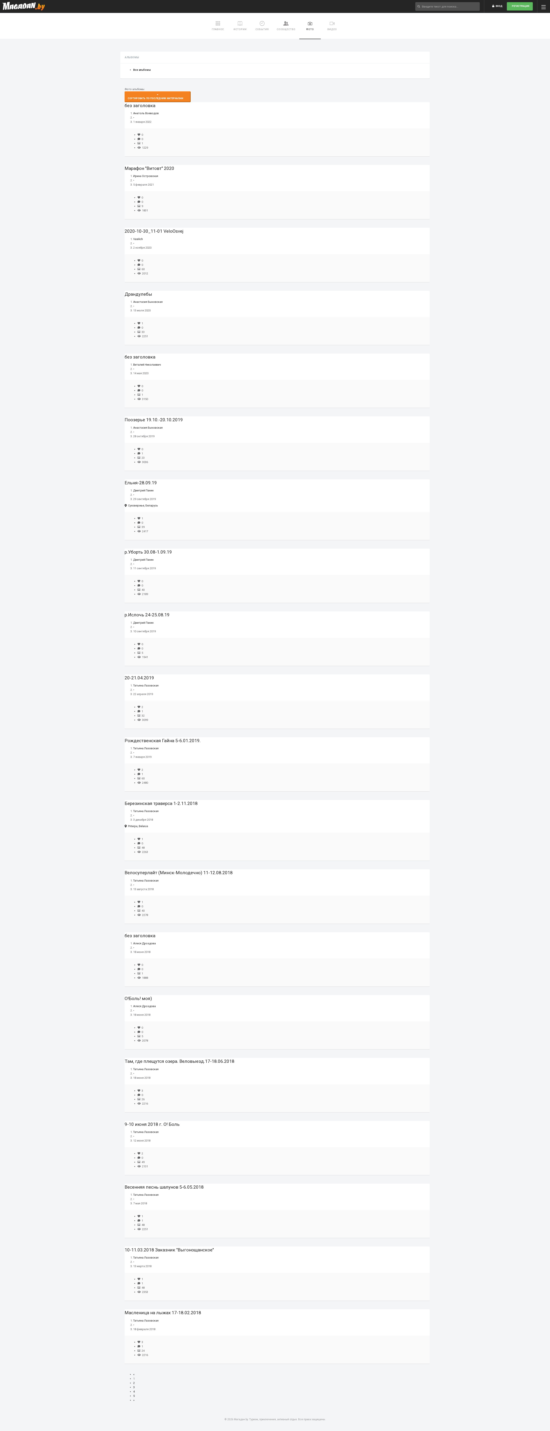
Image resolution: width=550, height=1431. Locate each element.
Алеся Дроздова (144, 943)
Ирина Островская (145, 176)
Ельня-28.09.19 (141, 482)
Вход (498, 6)
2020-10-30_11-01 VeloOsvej (154, 231)
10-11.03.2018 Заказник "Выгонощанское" (169, 1250)
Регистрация (519, 6)
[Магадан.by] (23, 6)
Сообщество (286, 29)
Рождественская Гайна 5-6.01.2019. (163, 740)
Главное (218, 29)
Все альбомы (142, 69)
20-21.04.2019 (139, 677)
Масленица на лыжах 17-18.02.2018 (163, 1312)
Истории (240, 29)
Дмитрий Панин (143, 490)
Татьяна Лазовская (146, 685)
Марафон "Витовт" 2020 (149, 168)
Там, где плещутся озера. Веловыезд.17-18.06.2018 (179, 1061)
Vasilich (138, 239)
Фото (310, 29)
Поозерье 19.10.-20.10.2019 (154, 419)
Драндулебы (138, 294)
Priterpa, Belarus (137, 826)
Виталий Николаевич (147, 364)
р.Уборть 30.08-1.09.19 (148, 552)
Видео (332, 29)
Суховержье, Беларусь (142, 505)
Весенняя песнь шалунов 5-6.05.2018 (164, 1187)
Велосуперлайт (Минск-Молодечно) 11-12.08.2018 (179, 872)
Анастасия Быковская (148, 301)
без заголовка (140, 105)
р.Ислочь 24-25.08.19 (147, 614)
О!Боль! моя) (138, 998)
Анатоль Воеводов (146, 113)
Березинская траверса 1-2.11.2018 (161, 803)
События (262, 29)
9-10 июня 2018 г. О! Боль (152, 1124)
